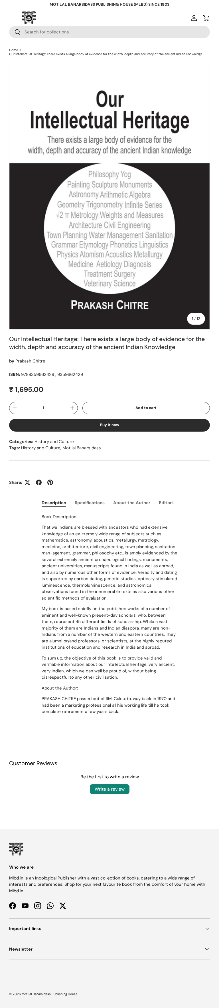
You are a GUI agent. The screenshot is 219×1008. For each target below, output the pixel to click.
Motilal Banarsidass (81, 448)
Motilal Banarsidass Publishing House (49, 994)
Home (13, 50)
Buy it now (109, 424)
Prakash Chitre (30, 361)
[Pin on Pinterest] (50, 482)
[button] (206, 18)
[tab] (54, 502)
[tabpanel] (109, 614)
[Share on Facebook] (38, 482)
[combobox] (109, 32)
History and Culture (54, 441)
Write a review (110, 789)
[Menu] (12, 18)
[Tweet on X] (27, 482)
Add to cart (146, 407)
